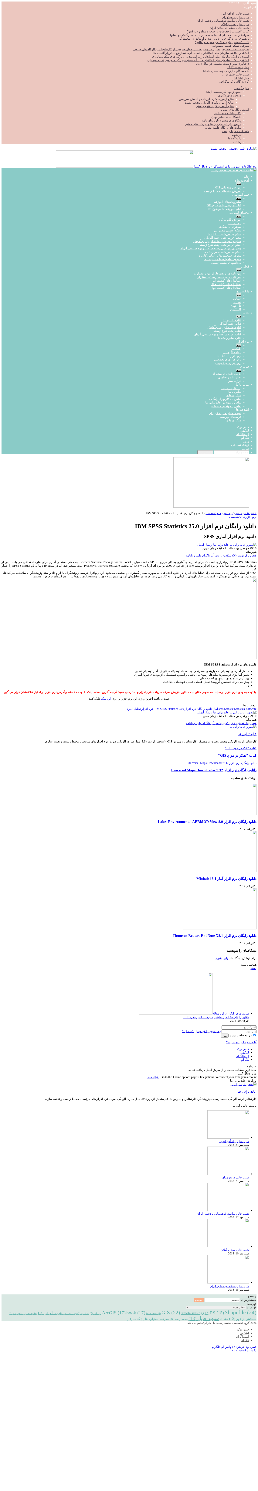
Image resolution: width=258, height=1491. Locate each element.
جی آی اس (47, 1313)
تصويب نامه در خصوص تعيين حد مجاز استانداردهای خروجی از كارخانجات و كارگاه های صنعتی (191, 49)
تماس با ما (242, 384)
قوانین (245, 266)
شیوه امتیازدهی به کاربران (225, 413)
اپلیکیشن (235, 348)
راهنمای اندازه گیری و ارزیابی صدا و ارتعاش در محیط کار (213, 38)
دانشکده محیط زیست (235, 131)
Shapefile (240, 1312)
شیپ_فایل (203, 1318)
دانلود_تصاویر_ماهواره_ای (22, 1313)
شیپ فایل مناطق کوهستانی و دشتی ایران (223, 20)
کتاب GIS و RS (232, 320)
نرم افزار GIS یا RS (229, 355)
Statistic (228, 708)
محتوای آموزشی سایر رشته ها (222, 252)
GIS (170, 1312)
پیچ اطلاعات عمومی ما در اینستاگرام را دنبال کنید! (225, 166)
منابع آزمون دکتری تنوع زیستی (215, 106)
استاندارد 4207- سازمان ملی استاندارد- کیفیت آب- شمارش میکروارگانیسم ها (201, 53)
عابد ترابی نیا (221, 544)
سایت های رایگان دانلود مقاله (223, 127)
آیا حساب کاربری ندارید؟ (241, 1042)
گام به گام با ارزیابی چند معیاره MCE (226, 70)
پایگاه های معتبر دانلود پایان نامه (221, 120)
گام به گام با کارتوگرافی (234, 81)
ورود (224, 1035)
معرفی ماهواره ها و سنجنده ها (222, 259)
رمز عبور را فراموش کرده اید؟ (201, 1031)
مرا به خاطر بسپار (241, 1035)
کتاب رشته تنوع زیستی (227, 330)
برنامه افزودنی (232, 352)
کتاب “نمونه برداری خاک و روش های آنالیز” (222, 42)
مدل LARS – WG (238, 67)
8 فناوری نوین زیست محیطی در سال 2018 (222, 63)
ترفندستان (234, 223)
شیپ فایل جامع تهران (235, 17)
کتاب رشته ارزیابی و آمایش (224, 327)
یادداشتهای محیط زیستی (226, 262)
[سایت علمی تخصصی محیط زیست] (233, 148)
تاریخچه (236, 134)
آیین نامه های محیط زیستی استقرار (219, 277)
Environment (153, 1313)
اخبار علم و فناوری (229, 377)
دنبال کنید (153, 1077)
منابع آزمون (241, 88)
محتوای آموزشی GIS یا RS (224, 234)
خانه (246, 176)
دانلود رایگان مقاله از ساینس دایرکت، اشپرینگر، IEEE (216, 1017)
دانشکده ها (234, 138)
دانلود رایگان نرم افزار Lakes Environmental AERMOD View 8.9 (207, 822)
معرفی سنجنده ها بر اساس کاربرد (220, 255)
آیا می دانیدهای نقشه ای (226, 373)
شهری (237, 302)
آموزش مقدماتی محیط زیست (222, 191)
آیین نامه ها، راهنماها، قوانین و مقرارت (217, 273)
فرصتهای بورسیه (230, 416)
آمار (215, 708)
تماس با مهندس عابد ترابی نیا (223, 402)
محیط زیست (179, 1318)
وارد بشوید (221, 958)
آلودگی (95, 1313)
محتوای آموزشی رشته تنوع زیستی (220, 244)
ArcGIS (114, 1312)
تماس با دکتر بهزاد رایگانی (225, 398)
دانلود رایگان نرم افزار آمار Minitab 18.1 (226, 879)
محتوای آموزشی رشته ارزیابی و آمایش (217, 241)
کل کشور (235, 309)
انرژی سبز (234, 381)
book (135, 1312)
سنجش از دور (242, 1319)
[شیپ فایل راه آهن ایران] (228, 1137)
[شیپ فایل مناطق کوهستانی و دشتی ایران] (228, 1210)
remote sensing (195, 1313)
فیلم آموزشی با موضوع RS (224, 209)
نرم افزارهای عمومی (228, 363)
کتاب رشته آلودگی (230, 323)
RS (217, 1312)
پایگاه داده (243, 291)
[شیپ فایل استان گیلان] (228, 1246)
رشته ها (236, 142)
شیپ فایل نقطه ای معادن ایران (229, 27)
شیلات (224, 1319)
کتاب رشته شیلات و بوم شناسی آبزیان (217, 334)
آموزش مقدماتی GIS (228, 187)
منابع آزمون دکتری (229, 95)
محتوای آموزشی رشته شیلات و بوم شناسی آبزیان (210, 248)
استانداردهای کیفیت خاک (226, 284)
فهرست (251, 1307)
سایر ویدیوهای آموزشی (227, 201)
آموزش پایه (242, 180)
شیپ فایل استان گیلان (235, 24)
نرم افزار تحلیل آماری (139, 708)
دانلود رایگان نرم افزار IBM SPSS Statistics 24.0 (183, 708)
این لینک (106, 698)
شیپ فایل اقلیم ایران (235, 74)
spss (221, 708)
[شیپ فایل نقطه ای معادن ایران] (228, 1282)
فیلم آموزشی (240, 194)
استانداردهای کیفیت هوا (226, 287)
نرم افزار (243, 341)
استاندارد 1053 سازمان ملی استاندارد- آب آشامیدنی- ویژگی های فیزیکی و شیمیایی (198, 60)
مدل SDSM (241, 78)
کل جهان (235, 305)
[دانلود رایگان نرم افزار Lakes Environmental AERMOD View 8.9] (228, 814)
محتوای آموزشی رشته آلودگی (222, 237)
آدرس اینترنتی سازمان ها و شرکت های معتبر (213, 124)
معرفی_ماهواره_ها (155, 1318)
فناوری (244, 366)
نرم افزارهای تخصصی (227, 359)
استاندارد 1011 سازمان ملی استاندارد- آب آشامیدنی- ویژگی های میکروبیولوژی (200, 56)
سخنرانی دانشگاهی (229, 226)
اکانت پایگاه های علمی (235, 109)
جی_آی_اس (68, 1313)
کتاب (246, 312)
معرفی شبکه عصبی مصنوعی (230, 45)
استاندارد (83, 1313)
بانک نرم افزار (241, 513)
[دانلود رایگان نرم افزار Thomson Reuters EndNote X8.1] (219, 928)
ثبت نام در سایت (231, 388)
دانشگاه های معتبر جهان (226, 116)
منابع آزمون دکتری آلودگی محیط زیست (209, 102)
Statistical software (245, 708)
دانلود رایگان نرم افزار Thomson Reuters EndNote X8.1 (214, 936)
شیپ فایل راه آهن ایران (234, 13)
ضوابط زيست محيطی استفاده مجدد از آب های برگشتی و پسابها (209, 35)
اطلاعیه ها (242, 409)
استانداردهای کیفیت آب (226, 280)
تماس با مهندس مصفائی (226, 406)
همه (238, 183)
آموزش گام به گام (230, 219)
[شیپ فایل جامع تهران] (228, 1173)
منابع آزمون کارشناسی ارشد (223, 91)
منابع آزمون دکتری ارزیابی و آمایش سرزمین (206, 99)
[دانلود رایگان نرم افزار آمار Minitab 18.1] (219, 871)
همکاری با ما (233, 395)
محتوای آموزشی (239, 212)
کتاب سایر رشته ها (229, 338)
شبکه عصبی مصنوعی (227, 230)
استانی (237, 298)
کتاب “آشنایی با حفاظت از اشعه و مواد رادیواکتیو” (218, 31)
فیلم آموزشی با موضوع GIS (224, 205)
